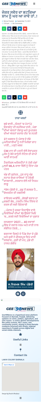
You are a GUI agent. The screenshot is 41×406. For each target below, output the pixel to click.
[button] (34, 3)
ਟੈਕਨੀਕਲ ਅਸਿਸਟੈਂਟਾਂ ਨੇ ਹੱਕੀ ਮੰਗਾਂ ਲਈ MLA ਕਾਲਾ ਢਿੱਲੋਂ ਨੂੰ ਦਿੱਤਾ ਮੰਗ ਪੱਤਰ (21, 166)
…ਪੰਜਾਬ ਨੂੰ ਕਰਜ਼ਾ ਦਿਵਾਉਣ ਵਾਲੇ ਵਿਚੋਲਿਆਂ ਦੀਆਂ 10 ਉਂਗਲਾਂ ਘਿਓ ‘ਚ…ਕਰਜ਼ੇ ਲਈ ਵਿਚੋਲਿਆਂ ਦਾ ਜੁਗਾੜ (21, 213)
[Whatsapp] (23, 293)
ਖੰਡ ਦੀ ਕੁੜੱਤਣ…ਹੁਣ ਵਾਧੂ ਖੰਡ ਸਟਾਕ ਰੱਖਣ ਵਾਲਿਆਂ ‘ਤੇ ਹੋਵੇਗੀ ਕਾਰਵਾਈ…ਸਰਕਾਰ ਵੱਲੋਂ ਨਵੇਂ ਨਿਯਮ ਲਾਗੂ (21, 179)
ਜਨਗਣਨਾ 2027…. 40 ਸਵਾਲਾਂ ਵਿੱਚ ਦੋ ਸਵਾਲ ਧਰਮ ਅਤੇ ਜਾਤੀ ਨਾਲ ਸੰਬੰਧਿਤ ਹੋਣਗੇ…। (21, 225)
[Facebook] (18, 293)
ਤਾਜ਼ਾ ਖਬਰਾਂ (20, 118)
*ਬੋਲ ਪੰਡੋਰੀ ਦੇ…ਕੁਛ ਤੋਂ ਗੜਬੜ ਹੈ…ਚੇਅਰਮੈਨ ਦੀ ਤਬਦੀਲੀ (21, 191)
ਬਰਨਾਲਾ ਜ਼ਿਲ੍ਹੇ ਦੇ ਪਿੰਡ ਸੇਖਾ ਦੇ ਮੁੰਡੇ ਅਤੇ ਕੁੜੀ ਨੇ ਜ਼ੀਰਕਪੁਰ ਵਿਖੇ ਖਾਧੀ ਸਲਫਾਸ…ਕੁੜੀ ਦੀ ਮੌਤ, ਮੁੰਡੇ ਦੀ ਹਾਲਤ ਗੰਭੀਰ (21, 238)
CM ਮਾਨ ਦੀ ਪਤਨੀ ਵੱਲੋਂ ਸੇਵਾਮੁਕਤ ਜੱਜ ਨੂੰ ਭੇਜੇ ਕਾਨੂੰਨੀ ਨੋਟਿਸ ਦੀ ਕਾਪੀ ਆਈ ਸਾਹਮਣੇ (20, 154)
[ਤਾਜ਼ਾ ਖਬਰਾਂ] (20, 112)
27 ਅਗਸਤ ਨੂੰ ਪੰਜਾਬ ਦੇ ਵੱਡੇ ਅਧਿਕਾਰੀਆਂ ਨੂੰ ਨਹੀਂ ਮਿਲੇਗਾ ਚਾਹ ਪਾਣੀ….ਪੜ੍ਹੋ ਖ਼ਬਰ (20, 142)
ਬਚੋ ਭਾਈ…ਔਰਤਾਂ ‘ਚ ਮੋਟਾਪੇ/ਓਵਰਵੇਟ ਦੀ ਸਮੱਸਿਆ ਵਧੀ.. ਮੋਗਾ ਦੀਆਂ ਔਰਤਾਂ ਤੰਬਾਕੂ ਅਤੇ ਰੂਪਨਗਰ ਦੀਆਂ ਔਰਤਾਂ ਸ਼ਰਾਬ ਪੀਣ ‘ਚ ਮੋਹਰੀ (20, 128)
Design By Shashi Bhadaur (10, 394)
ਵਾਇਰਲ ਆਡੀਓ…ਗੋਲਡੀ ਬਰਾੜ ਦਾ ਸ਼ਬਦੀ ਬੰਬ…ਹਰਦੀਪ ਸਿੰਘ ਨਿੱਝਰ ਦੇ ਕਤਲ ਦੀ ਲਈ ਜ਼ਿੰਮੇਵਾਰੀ (21, 201)
